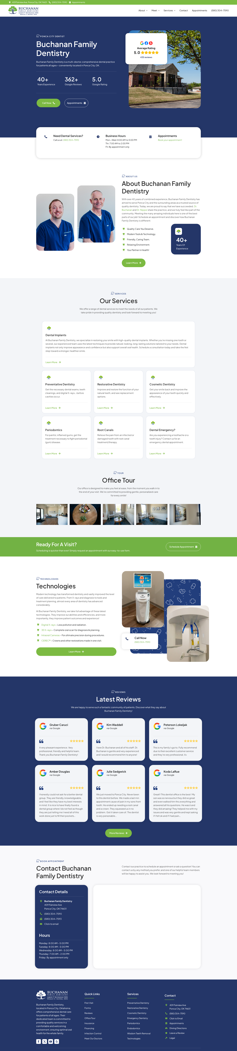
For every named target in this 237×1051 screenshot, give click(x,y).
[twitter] (44, 1041)
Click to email (51, 923)
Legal (172, 1038)
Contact (170, 995)
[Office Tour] (52, 514)
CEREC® (45, 640)
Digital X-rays (48, 624)
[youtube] (50, 1041)
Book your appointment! (170, 140)
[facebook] (38, 1041)
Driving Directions (178, 1028)
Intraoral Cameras (50, 635)
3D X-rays (46, 630)
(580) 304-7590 (59, 2)
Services (133, 994)
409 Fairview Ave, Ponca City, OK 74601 (29, 2)
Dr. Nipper (142, 209)
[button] (38, 514)
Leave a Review (177, 1033)
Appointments (78, 2)
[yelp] (56, 1041)
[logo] (52, 991)
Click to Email (176, 1018)
